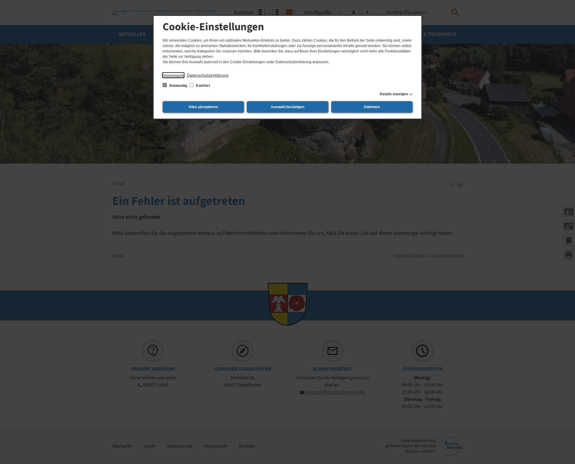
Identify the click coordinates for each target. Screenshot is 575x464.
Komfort (202, 86)
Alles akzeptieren (203, 107)
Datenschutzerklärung (208, 75)
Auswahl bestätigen (287, 107)
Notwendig (178, 86)
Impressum (173, 75)
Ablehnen (372, 107)
